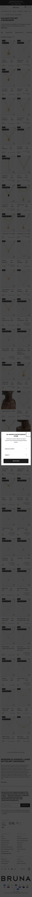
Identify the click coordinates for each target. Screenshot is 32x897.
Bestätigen (16, 461)
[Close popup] (28, 434)
